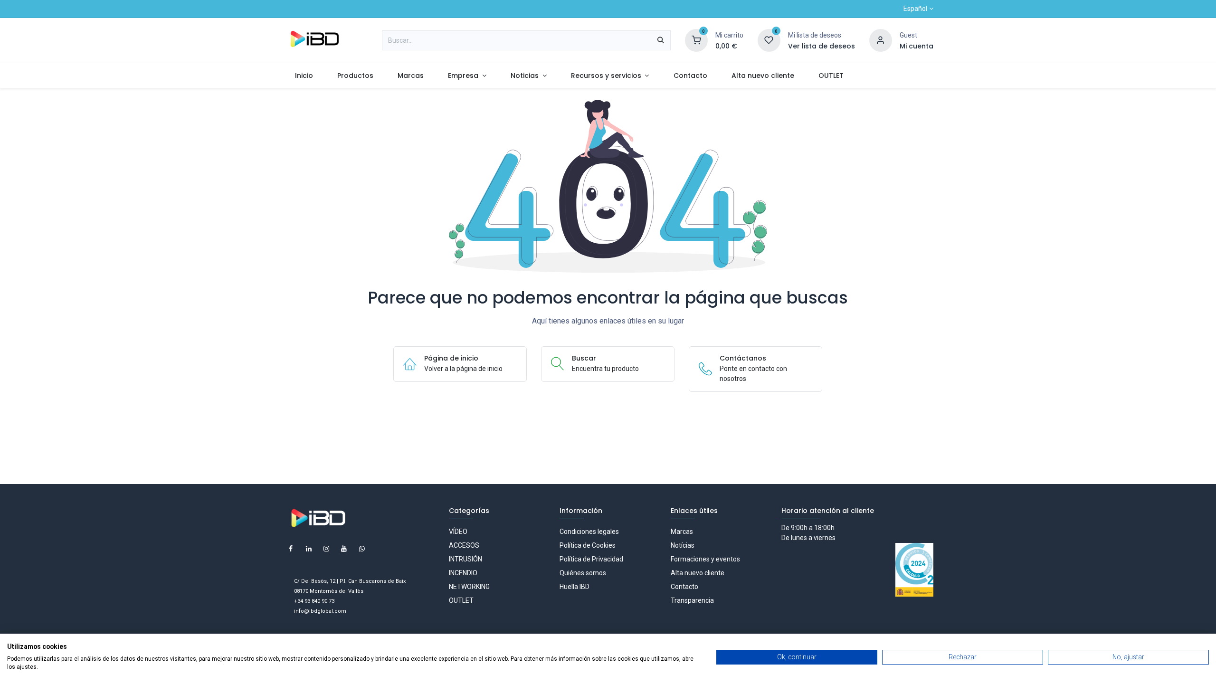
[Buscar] (660, 40)
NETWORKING (469, 586)
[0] (696, 40)
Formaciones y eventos (705, 559)
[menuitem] (304, 75)
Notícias (682, 545)
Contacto (684, 586)
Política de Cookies (588, 545)
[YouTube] (344, 548)
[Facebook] (290, 548)
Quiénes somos (583, 573)
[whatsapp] (362, 548)
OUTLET (461, 600)
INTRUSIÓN (465, 559)
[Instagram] (326, 548)
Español (915, 8)
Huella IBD (574, 586)
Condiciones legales (589, 531)
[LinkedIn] (308, 548)
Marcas (682, 531)
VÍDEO (458, 531)
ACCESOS (464, 545)
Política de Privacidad (591, 559)
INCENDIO (463, 573)
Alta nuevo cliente (697, 573)
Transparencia (692, 600)
